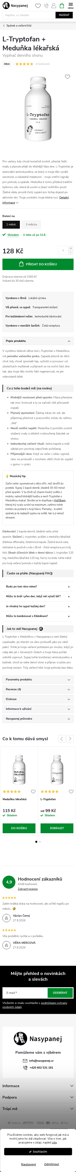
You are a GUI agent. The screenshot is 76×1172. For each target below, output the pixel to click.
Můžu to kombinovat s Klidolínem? (27, 616)
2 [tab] (40, 842)
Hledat (64, 15)
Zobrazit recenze (28, 889)
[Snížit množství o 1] (70, 252)
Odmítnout (51, 1164)
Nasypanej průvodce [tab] (19, 719)
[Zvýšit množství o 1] (70, 248)
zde (54, 1142)
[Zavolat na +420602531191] (46, 5)
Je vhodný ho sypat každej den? (25, 606)
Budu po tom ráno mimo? (21, 586)
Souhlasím (40, 1151)
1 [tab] (36, 842)
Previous (62, 738)
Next (70, 738)
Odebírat (60, 993)
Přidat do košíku (41, 264)
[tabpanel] (19, 791)
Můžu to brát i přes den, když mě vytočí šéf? (33, 596)
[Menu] (70, 5)
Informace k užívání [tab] (18, 709)
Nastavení (28, 1164)
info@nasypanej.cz (41, 1061)
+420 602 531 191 (41, 1068)
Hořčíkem (59, 500)
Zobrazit (57, 828)
